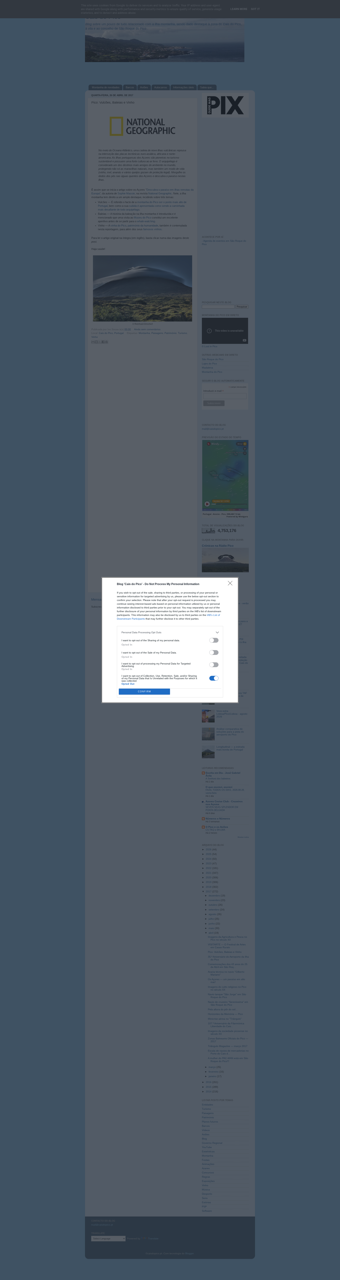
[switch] (214, 640)
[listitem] (170, 632)
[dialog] (170, 640)
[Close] (231, 584)
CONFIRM (144, 691)
